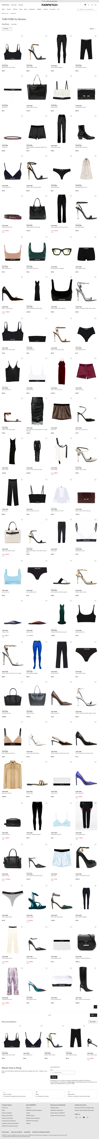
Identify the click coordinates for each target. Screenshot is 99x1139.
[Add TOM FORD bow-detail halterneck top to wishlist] (95, 156)
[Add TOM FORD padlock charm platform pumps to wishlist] (95, 844)
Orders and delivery (7, 1112)
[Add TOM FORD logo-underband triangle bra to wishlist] (22, 722)
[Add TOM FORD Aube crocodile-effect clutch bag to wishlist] (95, 479)
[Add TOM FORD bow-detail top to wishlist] (71, 438)
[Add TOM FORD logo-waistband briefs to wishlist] (46, 561)
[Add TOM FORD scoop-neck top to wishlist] (22, 561)
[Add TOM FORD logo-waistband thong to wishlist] (95, 642)
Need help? (71, 1094)
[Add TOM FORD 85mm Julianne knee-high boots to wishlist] (95, 968)
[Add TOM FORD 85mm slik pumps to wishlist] (95, 762)
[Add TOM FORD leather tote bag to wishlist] (22, 844)
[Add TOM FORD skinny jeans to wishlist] (71, 519)
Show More (93, 1021)
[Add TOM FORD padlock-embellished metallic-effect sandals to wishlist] (95, 277)
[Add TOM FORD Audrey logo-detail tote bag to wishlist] (22, 519)
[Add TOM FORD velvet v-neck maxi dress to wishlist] (71, 358)
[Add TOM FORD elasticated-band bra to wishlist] (95, 519)
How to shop (7, 1094)
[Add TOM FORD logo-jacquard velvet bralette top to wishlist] (71, 277)
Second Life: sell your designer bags (84, 1107)
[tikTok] (80, 1117)
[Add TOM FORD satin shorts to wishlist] (71, 398)
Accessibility (27, 1131)
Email (51, 1069)
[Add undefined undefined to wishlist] (20, 1026)
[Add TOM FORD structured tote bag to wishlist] (22, 682)
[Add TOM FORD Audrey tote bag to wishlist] (46, 682)
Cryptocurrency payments (9, 1120)
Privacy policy (5, 1131)
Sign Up (54, 1077)
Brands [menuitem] (9, 9)
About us (28, 1107)
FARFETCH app (30, 1115)
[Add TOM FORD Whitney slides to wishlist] (46, 762)
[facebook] (84, 1117)
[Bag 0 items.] (95, 5)
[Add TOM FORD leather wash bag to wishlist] (22, 803)
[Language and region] (85, 5)
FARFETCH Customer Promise (10, 1126)
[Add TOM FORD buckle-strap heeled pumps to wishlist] (46, 722)
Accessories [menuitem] (32, 9)
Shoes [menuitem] (20, 9)
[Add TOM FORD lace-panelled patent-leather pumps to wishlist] (46, 844)
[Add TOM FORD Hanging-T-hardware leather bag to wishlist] (95, 927)
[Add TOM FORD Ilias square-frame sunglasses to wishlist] (71, 237)
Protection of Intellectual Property (41, 1131)
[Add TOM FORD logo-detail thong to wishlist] (71, 156)
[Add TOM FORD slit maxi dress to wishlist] (22, 438)
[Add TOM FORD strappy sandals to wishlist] (46, 885)
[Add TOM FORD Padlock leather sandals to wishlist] (95, 561)
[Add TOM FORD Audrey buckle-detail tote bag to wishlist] (46, 196)
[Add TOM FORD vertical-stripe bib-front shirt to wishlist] (71, 479)
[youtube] (87, 1117)
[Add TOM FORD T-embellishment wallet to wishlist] (95, 76)
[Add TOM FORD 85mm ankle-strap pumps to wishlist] (71, 885)
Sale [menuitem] (58, 9)
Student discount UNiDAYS (57, 1112)
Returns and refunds (7, 1115)
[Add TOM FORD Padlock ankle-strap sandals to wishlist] (22, 398)
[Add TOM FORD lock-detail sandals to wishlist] (95, 196)
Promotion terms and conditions (10, 1123)
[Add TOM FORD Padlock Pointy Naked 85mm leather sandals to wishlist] (95, 682)
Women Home (5, 13)
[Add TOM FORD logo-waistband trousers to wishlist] (95, 36)
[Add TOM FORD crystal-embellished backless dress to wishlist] (46, 277)
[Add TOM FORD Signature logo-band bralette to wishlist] (22, 36)
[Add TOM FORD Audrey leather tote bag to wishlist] (46, 76)
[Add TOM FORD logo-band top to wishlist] (71, 76)
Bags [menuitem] (25, 9)
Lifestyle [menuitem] (45, 9)
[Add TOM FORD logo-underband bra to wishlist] (22, 237)
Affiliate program (54, 1107)
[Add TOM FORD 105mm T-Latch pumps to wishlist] (22, 277)
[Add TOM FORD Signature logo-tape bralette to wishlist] (22, 318)
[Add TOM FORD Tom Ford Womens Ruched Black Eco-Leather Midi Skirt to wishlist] (46, 398)
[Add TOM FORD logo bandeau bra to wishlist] (46, 318)
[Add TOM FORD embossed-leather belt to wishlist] (22, 196)
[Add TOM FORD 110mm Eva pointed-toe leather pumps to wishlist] (95, 722)
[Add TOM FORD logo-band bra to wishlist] (71, 762)
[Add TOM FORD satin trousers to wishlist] (22, 479)
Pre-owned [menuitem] (52, 9)
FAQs (37, 1094)
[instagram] (76, 1117)
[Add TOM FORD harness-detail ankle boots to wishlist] (95, 116)
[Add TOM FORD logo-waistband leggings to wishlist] (71, 36)
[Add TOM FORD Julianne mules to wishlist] (22, 601)
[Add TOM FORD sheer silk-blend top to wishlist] (22, 358)
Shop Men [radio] (14, 24)
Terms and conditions (16, 1131)
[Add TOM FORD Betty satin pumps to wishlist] (71, 682)
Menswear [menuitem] (14, 4)
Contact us (5, 1107)
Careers (28, 1112)
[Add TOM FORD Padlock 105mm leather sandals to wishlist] (46, 156)
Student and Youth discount (57, 1115)
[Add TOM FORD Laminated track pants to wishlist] (22, 968)
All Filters (5, 28)
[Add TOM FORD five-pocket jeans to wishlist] (71, 642)
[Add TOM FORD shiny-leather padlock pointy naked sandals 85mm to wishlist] (46, 519)
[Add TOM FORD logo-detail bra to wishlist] (46, 358)
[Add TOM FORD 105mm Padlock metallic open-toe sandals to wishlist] (22, 642)
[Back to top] (95, 1007)
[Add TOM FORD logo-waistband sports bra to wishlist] (46, 237)
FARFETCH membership (56, 1110)
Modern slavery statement (33, 1118)
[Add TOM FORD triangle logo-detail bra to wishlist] (71, 803)
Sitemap (28, 1123)
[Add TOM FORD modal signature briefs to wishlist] (95, 318)
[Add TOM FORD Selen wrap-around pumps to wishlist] (95, 398)
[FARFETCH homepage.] (49, 5)
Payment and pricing (7, 1118)
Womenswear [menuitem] (5, 4)
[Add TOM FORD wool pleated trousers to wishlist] (95, 803)
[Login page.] (88, 5)
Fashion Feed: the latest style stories (84, 1110)
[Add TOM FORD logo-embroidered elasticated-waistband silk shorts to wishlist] (46, 116)
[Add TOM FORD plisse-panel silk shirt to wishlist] (22, 762)
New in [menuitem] (3, 9)
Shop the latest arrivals (52, 1)
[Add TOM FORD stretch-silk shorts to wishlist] (95, 358)
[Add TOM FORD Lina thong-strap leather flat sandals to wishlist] (71, 561)
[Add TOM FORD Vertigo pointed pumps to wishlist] (46, 927)
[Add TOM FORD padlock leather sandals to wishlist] (46, 36)
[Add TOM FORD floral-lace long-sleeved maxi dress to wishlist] (46, 438)
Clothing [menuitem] (15, 9)
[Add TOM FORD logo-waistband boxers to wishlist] (95, 237)
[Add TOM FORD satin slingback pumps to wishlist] (46, 968)
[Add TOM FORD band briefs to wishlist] (22, 76)
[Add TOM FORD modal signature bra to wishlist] (22, 156)
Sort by (92, 28)
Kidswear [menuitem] (21, 4)
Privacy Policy (71, 1082)
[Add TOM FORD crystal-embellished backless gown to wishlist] (71, 601)
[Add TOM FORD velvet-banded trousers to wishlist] (22, 927)
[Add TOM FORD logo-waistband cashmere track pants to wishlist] (71, 196)
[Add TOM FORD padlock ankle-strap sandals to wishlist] (71, 318)
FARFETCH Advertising (32, 1120)
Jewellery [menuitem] (39, 9)
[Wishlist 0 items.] (92, 5)
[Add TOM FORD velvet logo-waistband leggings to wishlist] (46, 803)
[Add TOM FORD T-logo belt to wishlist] (22, 116)
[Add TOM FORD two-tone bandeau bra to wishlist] (71, 968)
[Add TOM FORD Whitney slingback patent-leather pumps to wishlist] (71, 722)
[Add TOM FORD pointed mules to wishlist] (46, 601)
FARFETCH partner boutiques (34, 1110)
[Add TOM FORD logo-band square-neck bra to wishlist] (46, 479)
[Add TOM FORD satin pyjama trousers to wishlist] (71, 116)
